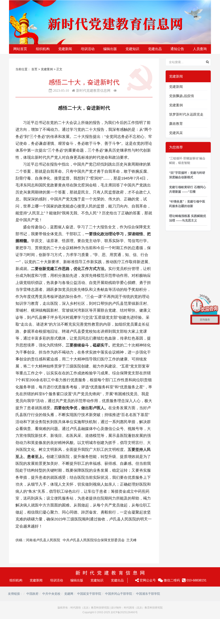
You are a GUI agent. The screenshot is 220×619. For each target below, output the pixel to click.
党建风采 (176, 133)
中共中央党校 (51, 593)
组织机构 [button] (43, 49)
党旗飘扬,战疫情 (181, 96)
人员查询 (200, 49)
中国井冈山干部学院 (118, 593)
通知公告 (177, 49)
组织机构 (15, 580)
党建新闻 (176, 86)
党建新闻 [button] (65, 49)
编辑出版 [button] (110, 49)
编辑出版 (76, 580)
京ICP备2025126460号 (124, 612)
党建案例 (47, 69)
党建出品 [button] (155, 49)
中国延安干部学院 (89, 593)
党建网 (68, 593)
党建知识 (96, 580)
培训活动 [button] (88, 49)
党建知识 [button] (132, 49)
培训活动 (56, 580)
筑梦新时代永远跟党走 (186, 114)
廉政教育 (176, 123)
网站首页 (20, 49)
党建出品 (117, 580)
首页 (34, 69)
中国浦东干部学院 (148, 593)
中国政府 (32, 593)
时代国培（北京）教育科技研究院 (89, 607)
